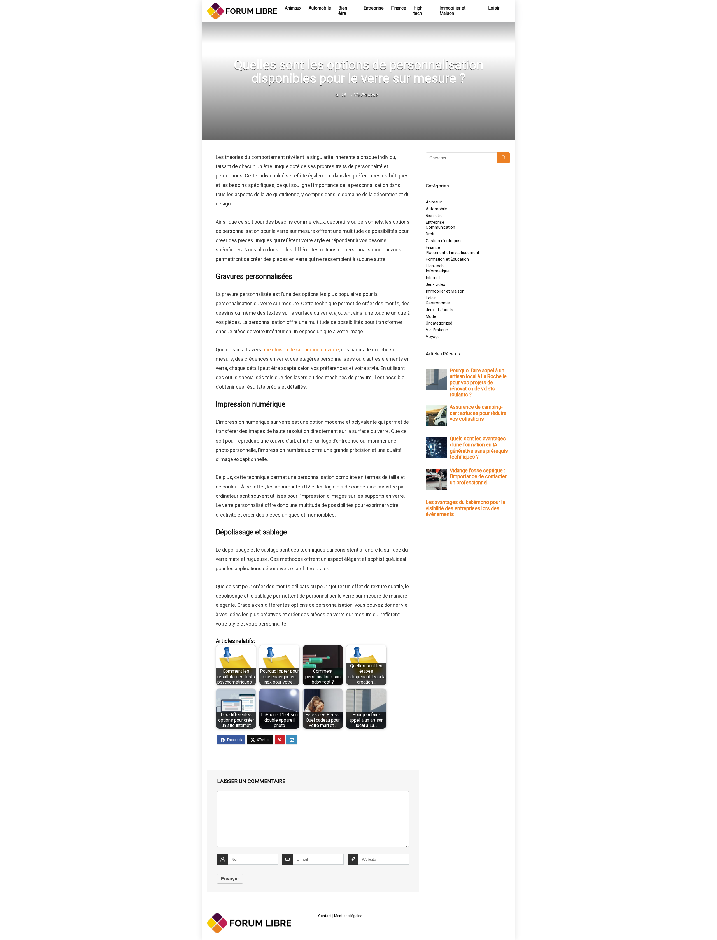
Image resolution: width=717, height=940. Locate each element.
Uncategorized (439, 323)
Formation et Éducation (447, 259)
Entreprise (374, 8)
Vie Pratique (365, 95)
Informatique (438, 271)
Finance (398, 8)
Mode (431, 316)
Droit (430, 234)
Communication (440, 227)
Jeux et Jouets (439, 309)
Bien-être (343, 10)
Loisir (493, 8)
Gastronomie (438, 302)
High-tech (418, 10)
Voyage (433, 336)
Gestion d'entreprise (444, 240)
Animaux (293, 8)
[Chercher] (503, 157)
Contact (325, 916)
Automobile (320, 8)
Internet (433, 277)
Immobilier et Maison (452, 10)
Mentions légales (348, 916)
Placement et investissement (452, 252)
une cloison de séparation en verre (300, 350)
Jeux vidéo (435, 284)
